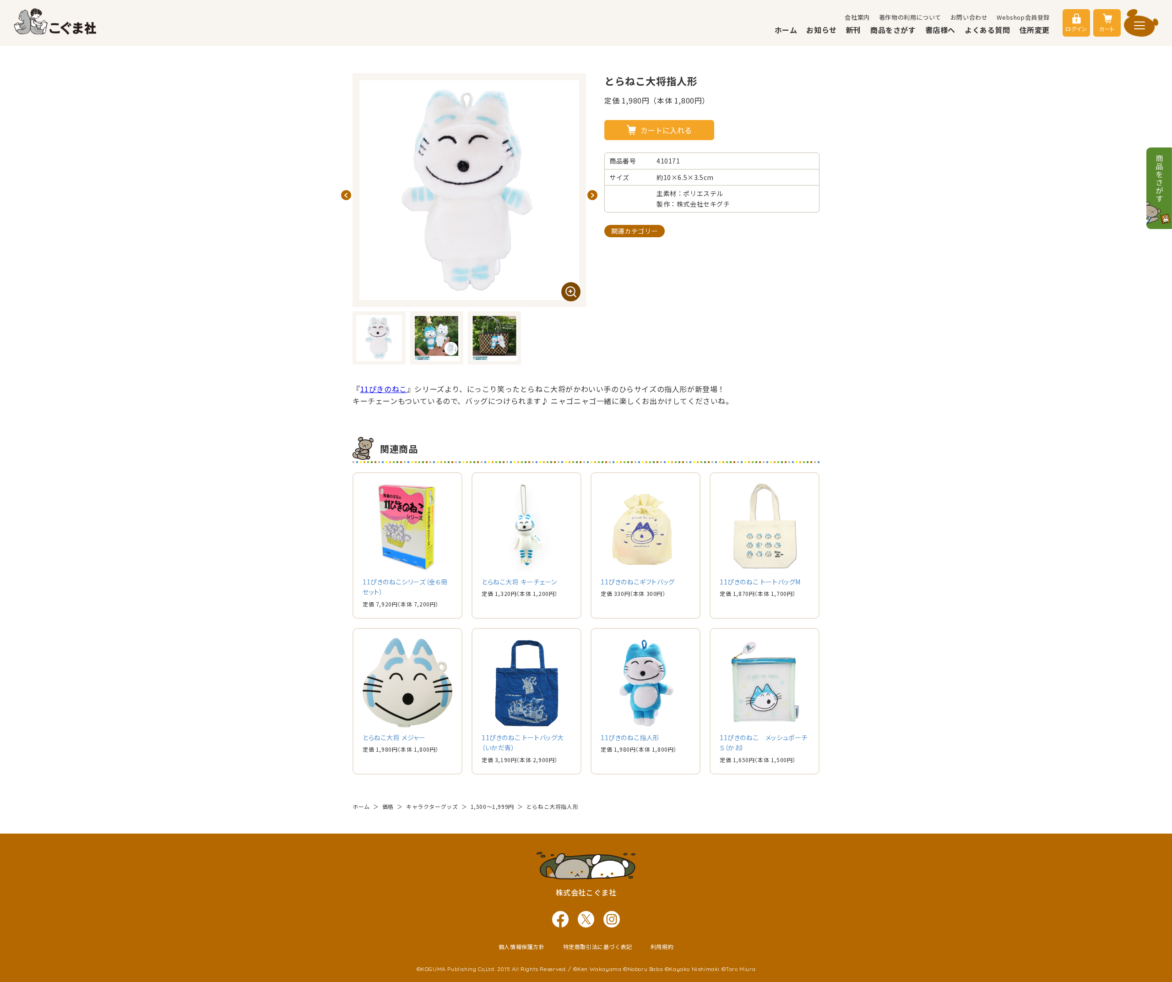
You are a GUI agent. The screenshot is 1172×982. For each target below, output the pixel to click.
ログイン (1076, 29)
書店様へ (940, 29)
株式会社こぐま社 (586, 892)
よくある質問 (987, 29)
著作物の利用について (910, 17)
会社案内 (857, 17)
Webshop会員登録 (1023, 17)
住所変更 (1035, 29)
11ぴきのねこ (383, 388)
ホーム (786, 29)
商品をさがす (893, 29)
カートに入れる (666, 130)
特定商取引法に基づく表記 (597, 946)
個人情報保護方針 (522, 946)
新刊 (853, 29)
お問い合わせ (969, 17)
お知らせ (821, 29)
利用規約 (662, 946)
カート (1107, 29)
